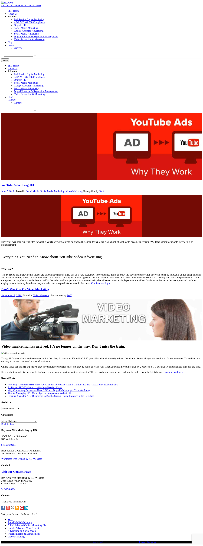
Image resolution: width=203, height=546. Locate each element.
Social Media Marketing (26, 28)
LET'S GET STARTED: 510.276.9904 (21, 5)
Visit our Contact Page (16, 471)
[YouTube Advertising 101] (101, 236)
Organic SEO (21, 25)
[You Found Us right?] (7, 2)
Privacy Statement (148, 542)
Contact (11, 45)
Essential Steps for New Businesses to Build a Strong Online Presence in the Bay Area (51, 396)
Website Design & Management (23, 533)
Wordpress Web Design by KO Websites (21, 458)
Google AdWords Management (23, 528)
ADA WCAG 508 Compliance (29, 22)
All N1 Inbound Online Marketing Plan (27, 525)
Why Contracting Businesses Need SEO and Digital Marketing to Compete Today (49, 390)
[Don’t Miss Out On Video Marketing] (101, 339)
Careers (18, 48)
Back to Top (7, 424)
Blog (10, 42)
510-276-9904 (8, 445)
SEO (10, 519)
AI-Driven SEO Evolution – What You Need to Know (35, 387)
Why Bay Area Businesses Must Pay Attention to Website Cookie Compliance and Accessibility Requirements (63, 384)
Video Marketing (74, 191)
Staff (101, 191)
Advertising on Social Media (22, 531)
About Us (12, 13)
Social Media (32, 191)
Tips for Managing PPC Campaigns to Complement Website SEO (40, 393)
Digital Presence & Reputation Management (36, 36)
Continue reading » (100, 283)
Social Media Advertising (26, 33)
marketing (98, 542)
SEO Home (13, 11)
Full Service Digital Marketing (29, 19)
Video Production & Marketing (29, 39)
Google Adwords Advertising (28, 30)
